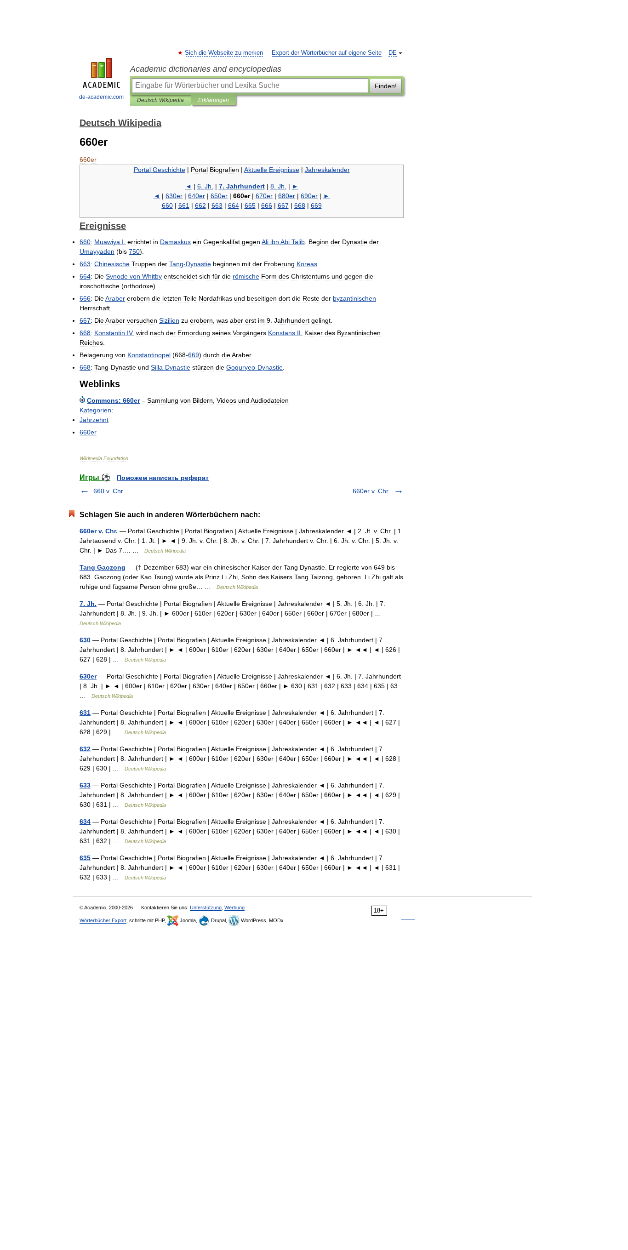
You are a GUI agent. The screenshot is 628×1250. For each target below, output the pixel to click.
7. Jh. (88, 603)
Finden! (386, 86)
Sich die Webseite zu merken (224, 53)
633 (85, 785)
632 (85, 749)
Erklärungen (213, 100)
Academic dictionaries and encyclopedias (205, 69)
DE (392, 53)
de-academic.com (101, 97)
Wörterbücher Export (103, 920)
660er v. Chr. (371, 491)
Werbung (234, 907)
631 (85, 712)
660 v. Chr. (109, 491)
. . (205, 186)
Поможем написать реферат (163, 477)
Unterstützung (206, 907)
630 (85, 640)
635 (85, 858)
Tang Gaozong (103, 567)
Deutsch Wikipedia (160, 100)
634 (85, 821)
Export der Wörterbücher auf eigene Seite (327, 53)
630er (88, 676)
